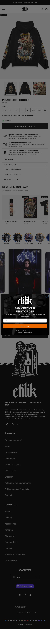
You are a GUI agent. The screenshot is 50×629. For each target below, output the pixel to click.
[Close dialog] (47, 296)
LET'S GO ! (25, 326)
